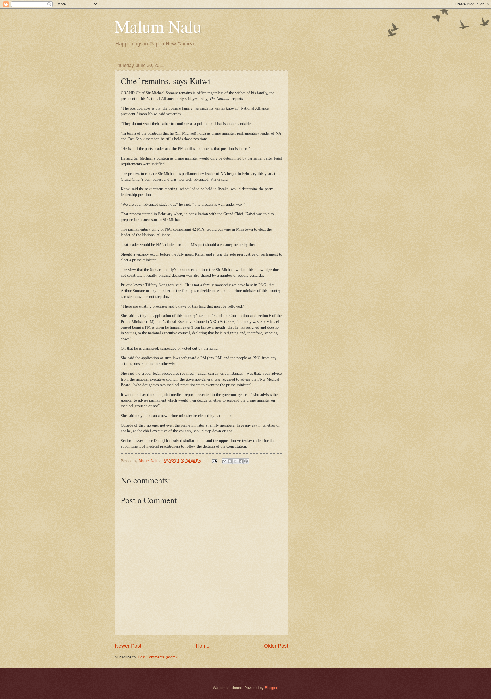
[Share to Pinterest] (246, 461)
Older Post (276, 646)
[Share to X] (235, 461)
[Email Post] (214, 461)
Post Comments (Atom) (157, 657)
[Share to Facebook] (241, 461)
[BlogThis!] (230, 461)
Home (202, 646)
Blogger (271, 688)
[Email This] (224, 461)
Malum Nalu (158, 26)
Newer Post (128, 646)
